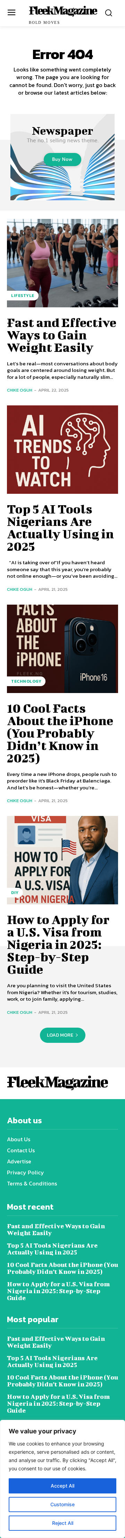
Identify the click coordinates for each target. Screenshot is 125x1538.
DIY (15, 893)
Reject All (62, 1523)
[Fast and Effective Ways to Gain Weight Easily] (62, 263)
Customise (62, 1504)
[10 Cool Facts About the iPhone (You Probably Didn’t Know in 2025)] (62, 649)
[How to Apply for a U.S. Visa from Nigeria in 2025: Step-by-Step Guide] (62, 860)
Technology (26, 681)
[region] (62, 1479)
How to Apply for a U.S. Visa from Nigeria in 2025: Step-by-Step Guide (58, 944)
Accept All (62, 1486)
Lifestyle (22, 295)
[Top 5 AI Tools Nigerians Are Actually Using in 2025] (62, 449)
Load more (60, 1035)
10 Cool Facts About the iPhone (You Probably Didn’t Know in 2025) (60, 733)
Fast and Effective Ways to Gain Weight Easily (61, 334)
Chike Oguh (19, 390)
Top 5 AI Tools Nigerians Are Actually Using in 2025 (60, 527)
